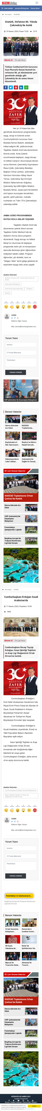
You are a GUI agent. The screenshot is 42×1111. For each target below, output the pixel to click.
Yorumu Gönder (15, 372)
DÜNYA (16, 589)
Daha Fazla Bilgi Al (29, 1109)
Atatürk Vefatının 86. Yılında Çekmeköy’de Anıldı (20, 279)
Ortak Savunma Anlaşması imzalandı (11, 931)
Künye (7, 1102)
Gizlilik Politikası (16, 1102)
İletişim (34, 1102)
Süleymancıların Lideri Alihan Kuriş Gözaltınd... (12, 461)
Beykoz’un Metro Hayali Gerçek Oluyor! (29, 444)
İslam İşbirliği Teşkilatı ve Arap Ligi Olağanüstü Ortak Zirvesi (17, 796)
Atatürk (7, 293)
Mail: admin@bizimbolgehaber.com (23, 326)
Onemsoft (24, 1099)
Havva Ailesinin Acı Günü (27, 8)
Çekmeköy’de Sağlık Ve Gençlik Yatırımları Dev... (29, 461)
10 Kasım (29, 289)
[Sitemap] (32, 1100)
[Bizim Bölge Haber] (10, 3)
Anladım (34, 1106)
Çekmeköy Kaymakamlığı (14, 289)
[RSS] (28, 1100)
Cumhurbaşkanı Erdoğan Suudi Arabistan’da (20, 790)
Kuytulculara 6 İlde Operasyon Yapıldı (11, 444)
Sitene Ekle (27, 1102)
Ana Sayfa (7, 14)
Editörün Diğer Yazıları (19, 321)
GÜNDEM (17, 14)
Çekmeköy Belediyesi (12, 284)
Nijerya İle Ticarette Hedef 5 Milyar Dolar (12, 965)
